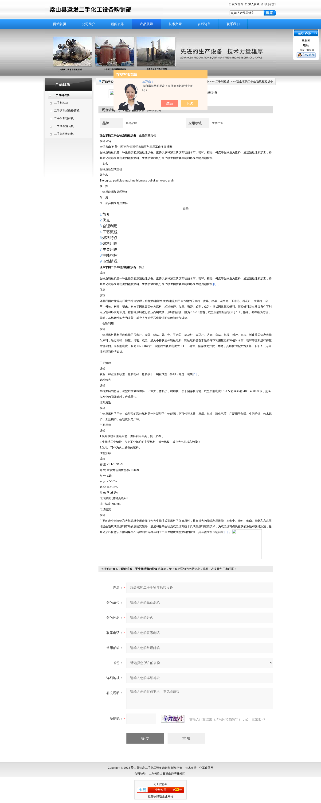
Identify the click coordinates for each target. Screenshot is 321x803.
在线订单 (204, 24)
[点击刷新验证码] (172, 719)
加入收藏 (253, 4)
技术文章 (175, 24)
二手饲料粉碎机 (64, 118)
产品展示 (146, 24)
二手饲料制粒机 (64, 133)
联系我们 (270, 4)
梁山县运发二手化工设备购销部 (104, 10)
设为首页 (237, 4)
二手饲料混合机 (64, 126)
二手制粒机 (61, 102)
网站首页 (59, 24)
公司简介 (88, 24)
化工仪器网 (160, 784)
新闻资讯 (117, 24)
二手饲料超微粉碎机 (66, 110)
